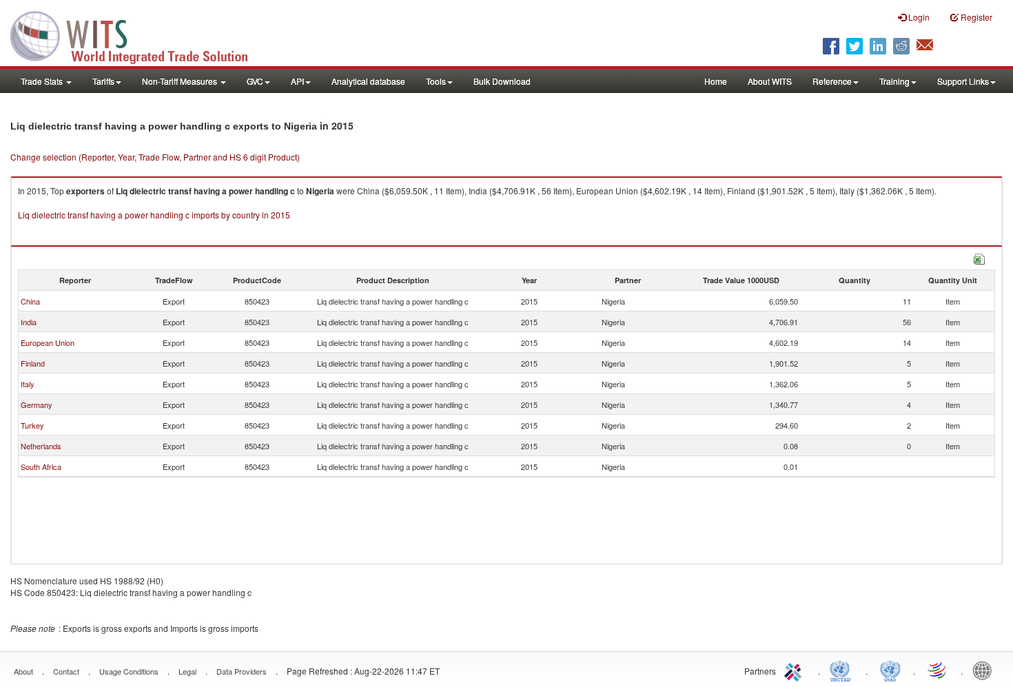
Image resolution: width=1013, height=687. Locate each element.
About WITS (770, 81)
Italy (27, 383)
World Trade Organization (938, 670)
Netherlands (41, 445)
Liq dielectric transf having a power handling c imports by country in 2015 (154, 215)
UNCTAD (843, 670)
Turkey (32, 425)
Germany (36, 404)
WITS (138, 34)
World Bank (985, 670)
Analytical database (368, 81)
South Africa (41, 466)
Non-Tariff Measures (180, 81)
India (29, 321)
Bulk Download (502, 81)
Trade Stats (43, 81)
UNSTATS (890, 670)
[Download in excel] (979, 257)
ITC (795, 670)
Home (715, 81)
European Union (47, 342)
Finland (33, 363)
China (30, 301)
